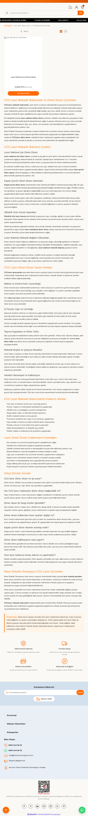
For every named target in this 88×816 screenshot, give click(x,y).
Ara (80, 13)
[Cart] (82, 7)
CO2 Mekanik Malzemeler (41, 26)
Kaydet (80, 692)
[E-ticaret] (43, 814)
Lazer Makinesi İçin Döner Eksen (23, 77)
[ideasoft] (32, 814)
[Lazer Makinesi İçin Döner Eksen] (23, 56)
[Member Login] (76, 7)
